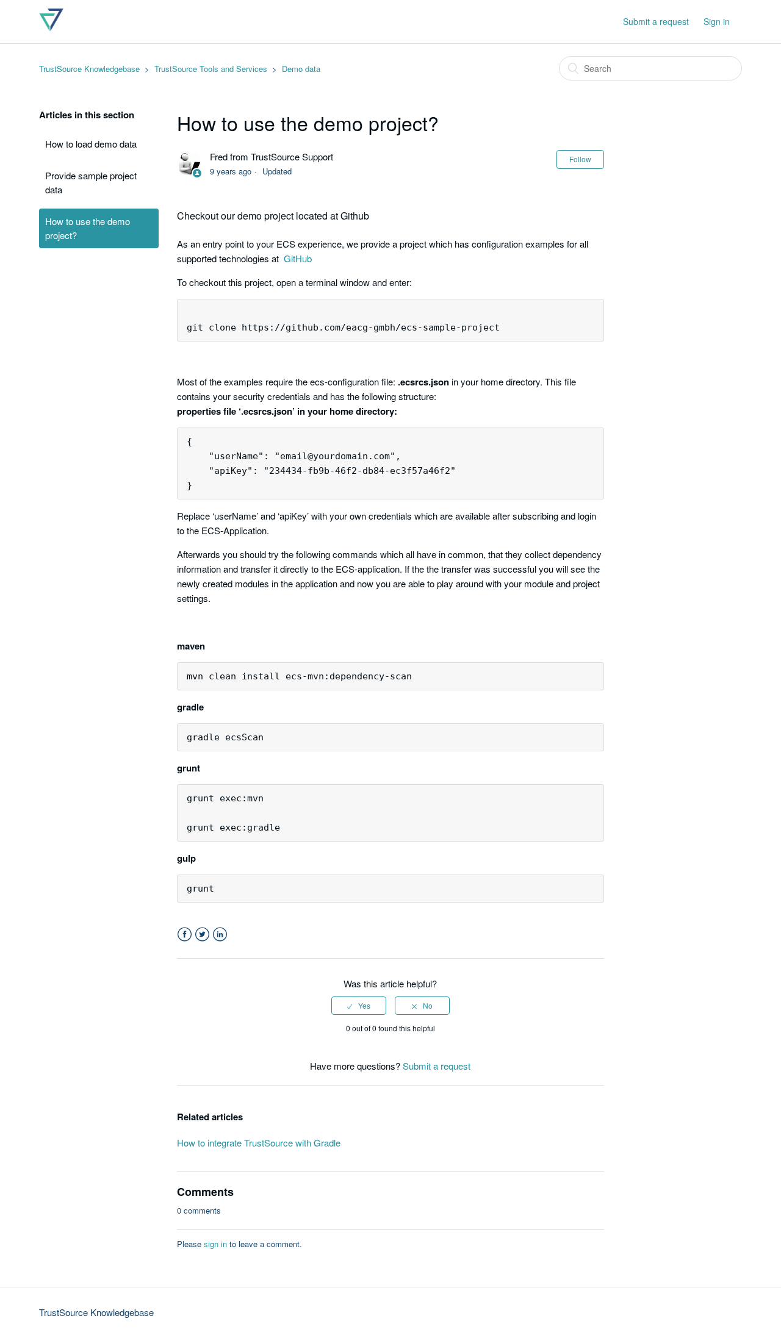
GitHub (298, 258)
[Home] (51, 27)
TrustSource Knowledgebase (89, 68)
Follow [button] (580, 159)
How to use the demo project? (87, 228)
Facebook (184, 934)
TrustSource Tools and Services (210, 68)
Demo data (301, 68)
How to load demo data (91, 143)
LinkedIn (220, 934)
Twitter (202, 934)
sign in (215, 1244)
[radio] (358, 1005)
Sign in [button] (717, 21)
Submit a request (656, 21)
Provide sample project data (91, 182)
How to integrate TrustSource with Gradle (258, 1142)
